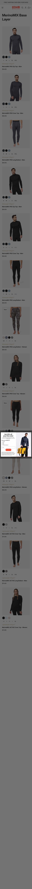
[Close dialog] (30, 433)
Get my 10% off (8, 449)
